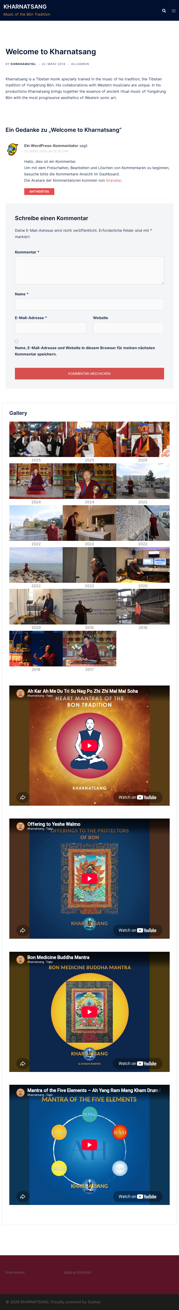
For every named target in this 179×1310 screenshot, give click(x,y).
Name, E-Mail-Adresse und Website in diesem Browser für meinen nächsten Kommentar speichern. (85, 350)
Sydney (94, 1302)
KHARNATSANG (25, 6)
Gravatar (113, 180)
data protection (77, 1272)
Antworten (39, 191)
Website (100, 317)
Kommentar (27, 252)
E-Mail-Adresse (31, 317)
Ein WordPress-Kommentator (51, 145)
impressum (15, 1272)
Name (22, 294)
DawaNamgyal (23, 64)
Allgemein (80, 64)
